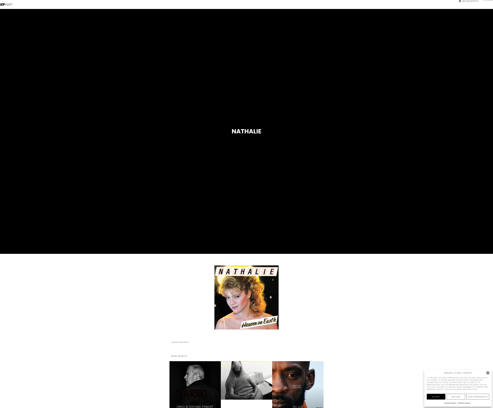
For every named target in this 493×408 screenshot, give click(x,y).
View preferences (478, 396)
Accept (436, 396)
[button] (488, 373)
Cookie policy (450, 403)
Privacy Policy (464, 403)
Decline (456, 396)
